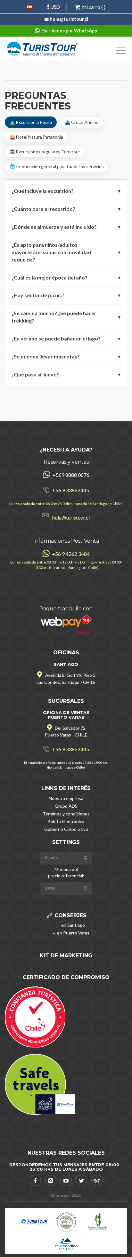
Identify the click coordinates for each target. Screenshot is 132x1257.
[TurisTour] (43, 48)
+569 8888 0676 (70, 475)
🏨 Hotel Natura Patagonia (36, 137)
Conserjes (69, 915)
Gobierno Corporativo (66, 829)
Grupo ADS (66, 806)
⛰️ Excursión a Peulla (31, 122)
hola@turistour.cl (69, 19)
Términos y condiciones (66, 813)
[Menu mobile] (121, 51)
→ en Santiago (70, 925)
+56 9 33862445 (70, 490)
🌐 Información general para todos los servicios (57, 166)
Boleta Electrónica (66, 821)
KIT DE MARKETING (66, 955)
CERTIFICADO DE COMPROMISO (66, 977)
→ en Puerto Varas (70, 932)
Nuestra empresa (66, 798)
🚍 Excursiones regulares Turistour (45, 151)
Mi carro (91, 7)
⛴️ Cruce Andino (82, 122)
